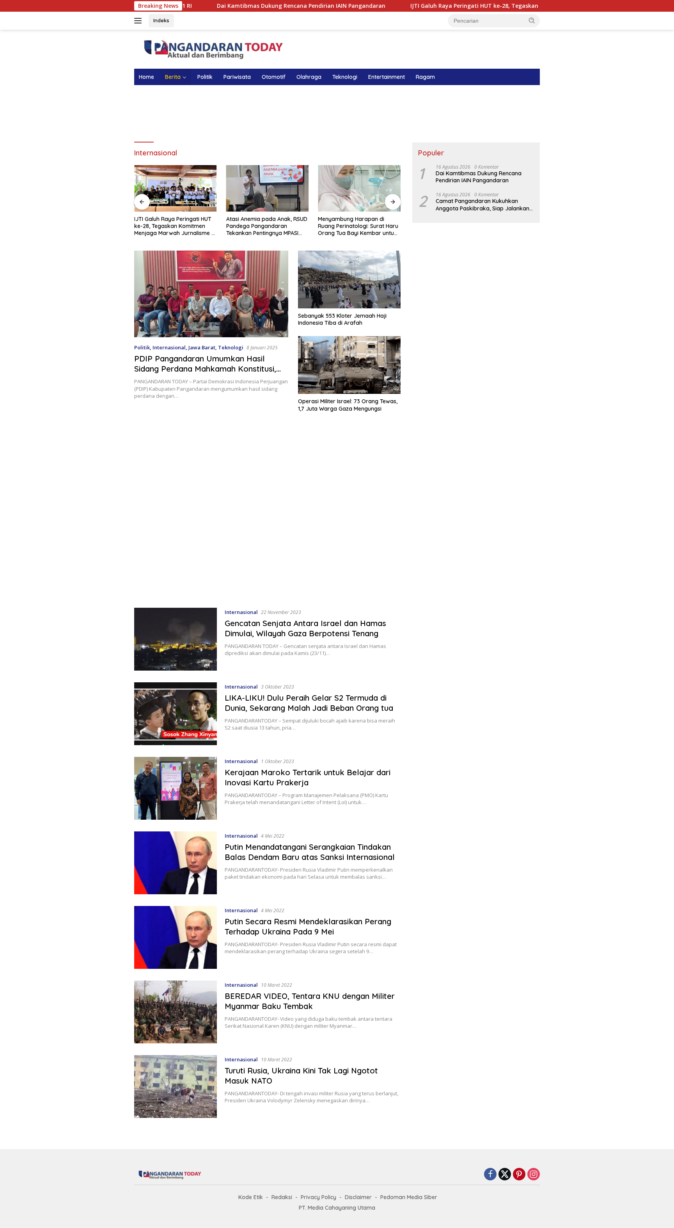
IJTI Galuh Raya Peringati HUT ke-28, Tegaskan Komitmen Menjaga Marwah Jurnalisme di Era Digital (488, 5)
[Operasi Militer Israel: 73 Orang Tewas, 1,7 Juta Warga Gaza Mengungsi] (349, 365)
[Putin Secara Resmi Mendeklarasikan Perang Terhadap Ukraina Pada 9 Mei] (175, 937)
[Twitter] (504, 1175)
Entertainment (386, 76)
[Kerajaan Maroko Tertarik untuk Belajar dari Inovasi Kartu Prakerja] (175, 788)
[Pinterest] (519, 1175)
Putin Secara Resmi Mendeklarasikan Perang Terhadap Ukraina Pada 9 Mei (308, 926)
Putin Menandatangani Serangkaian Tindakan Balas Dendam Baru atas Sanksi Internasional (310, 852)
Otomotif (274, 76)
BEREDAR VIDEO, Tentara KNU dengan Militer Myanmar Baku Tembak (310, 1001)
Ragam (425, 76)
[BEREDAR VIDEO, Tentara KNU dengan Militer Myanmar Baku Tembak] (175, 1012)
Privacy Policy (318, 1197)
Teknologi (344, 76)
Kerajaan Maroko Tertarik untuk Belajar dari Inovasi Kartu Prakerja (307, 777)
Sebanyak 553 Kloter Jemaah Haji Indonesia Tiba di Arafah (342, 319)
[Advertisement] (337, 112)
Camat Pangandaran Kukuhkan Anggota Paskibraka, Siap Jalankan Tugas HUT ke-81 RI (482, 205)
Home (146, 76)
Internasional (169, 347)
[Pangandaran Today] (212, 48)
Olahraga (308, 76)
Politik (205, 76)
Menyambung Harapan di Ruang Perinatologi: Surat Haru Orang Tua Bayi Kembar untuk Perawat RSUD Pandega (358, 226)
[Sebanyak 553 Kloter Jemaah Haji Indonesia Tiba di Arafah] (349, 279)
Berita (173, 76)
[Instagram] (533, 1175)
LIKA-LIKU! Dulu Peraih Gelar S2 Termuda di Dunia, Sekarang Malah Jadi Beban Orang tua (309, 703)
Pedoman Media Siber (408, 1197)
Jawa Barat (201, 347)
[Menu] (139, 20)
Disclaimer (358, 1197)
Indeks (161, 20)
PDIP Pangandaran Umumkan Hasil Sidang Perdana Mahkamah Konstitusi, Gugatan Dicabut (205, 369)
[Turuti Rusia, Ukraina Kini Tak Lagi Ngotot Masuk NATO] (175, 1086)
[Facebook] (490, 1175)
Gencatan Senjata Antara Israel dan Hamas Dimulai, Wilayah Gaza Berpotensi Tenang (305, 628)
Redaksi (281, 1197)
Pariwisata (237, 76)
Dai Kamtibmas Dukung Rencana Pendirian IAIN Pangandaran (241, 5)
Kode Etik (250, 1197)
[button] (532, 20)
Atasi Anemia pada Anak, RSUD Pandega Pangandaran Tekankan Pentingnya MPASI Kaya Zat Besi (266, 226)
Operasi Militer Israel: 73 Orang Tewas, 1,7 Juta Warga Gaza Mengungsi (347, 405)
